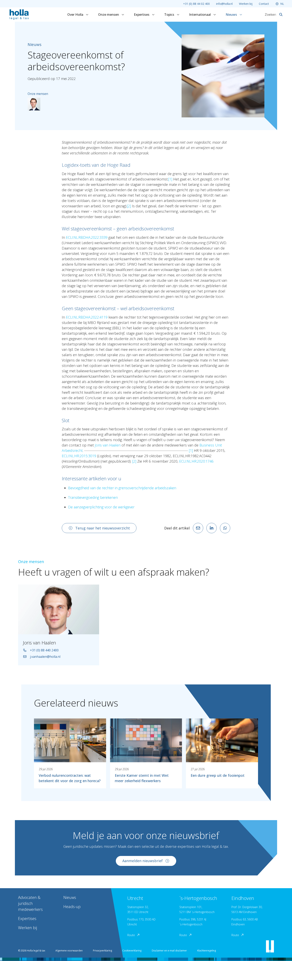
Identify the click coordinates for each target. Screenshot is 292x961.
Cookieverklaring (131, 950)
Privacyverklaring (102, 950)
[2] (129, 206)
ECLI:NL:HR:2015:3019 (79, 455)
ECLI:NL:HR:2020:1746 (196, 461)
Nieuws (232, 14)
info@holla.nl (224, 4)
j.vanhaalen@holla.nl (45, 656)
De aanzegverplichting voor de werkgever (101, 507)
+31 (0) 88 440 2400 (44, 650)
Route (131, 935)
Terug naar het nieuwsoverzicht (102, 528)
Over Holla (75, 14)
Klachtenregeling (206, 950)
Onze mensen (109, 14)
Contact (264, 4)
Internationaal (200, 14)
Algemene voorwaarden (69, 950)
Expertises (142, 14)
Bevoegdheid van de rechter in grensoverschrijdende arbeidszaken (122, 487)
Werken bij (245, 4)
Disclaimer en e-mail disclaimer (169, 950)
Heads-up (72, 906)
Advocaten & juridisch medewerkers (30, 903)
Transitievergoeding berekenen (93, 497)
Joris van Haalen (108, 445)
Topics (169, 14)
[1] (170, 179)
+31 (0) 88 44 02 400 (196, 4)
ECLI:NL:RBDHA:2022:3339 (86, 237)
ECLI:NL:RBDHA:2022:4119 (86, 317)
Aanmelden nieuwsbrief (142, 860)
